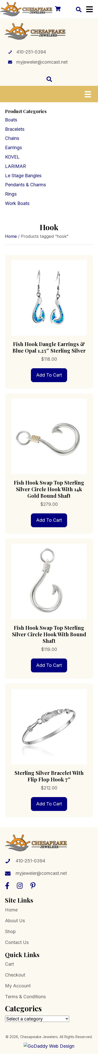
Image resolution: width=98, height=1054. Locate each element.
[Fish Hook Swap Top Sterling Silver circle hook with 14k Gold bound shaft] (49, 436)
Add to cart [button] (49, 375)
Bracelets (14, 129)
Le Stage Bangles (23, 175)
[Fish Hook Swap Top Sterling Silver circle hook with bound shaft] (49, 581)
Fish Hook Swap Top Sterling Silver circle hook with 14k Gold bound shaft (49, 489)
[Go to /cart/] (57, 9)
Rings (11, 194)
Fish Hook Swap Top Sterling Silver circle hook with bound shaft (49, 634)
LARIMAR (15, 166)
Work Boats (17, 203)
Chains (12, 138)
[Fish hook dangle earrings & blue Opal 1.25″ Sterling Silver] (49, 297)
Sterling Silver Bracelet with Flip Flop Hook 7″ (49, 776)
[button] (7, 885)
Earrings (13, 147)
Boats (11, 119)
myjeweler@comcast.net (42, 62)
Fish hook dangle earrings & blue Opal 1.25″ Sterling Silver (49, 347)
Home (11, 236)
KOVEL (12, 157)
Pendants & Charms (25, 184)
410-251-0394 (31, 52)
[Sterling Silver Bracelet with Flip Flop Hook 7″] (49, 726)
